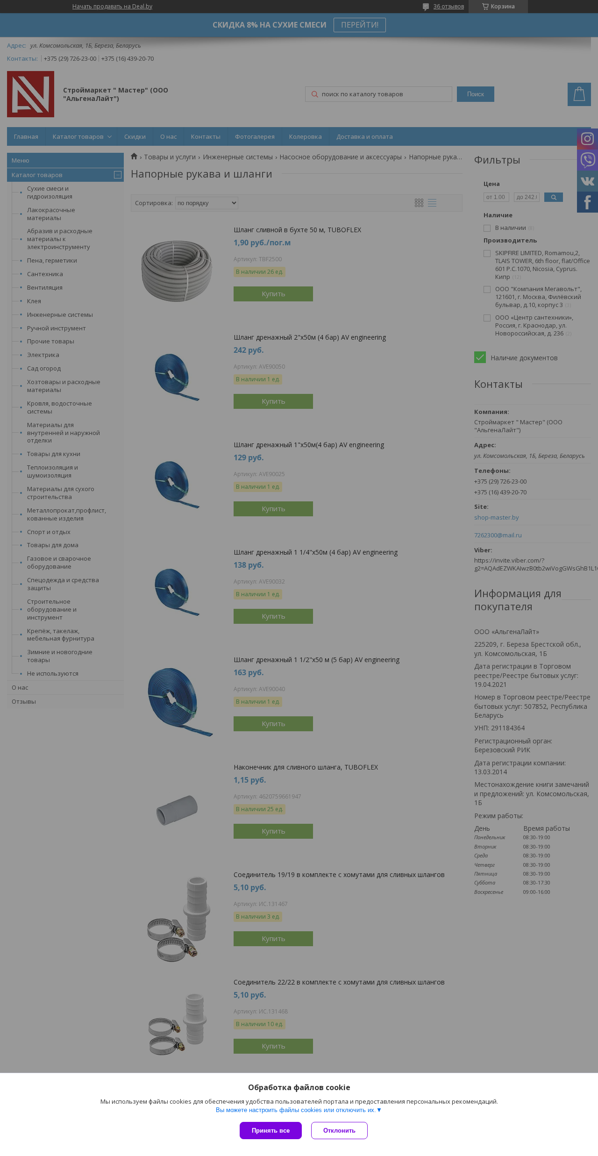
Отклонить (339, 1130)
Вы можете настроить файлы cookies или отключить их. (296, 1109)
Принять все (271, 1130)
